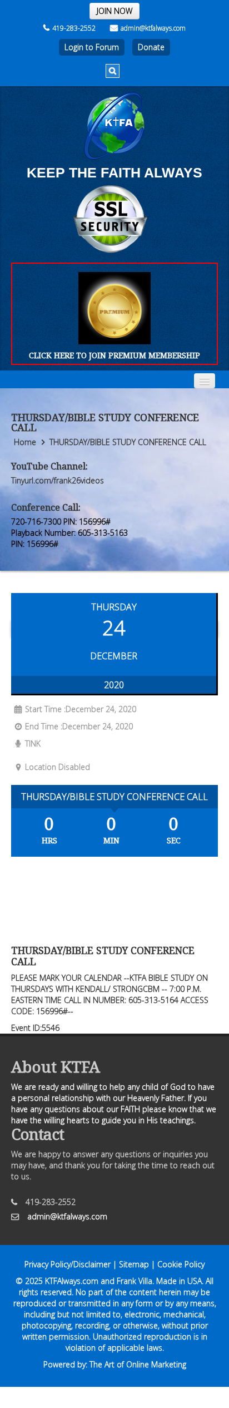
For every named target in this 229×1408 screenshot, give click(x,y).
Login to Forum (91, 47)
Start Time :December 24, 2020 (80, 709)
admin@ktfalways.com (153, 28)
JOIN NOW (114, 11)
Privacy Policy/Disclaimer (67, 1264)
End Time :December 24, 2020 (79, 726)
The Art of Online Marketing (137, 1364)
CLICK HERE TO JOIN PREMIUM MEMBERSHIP (114, 355)
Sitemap (134, 1264)
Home (25, 442)
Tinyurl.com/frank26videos (57, 480)
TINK (33, 743)
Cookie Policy (181, 1264)
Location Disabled (57, 767)
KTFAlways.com (71, 1281)
